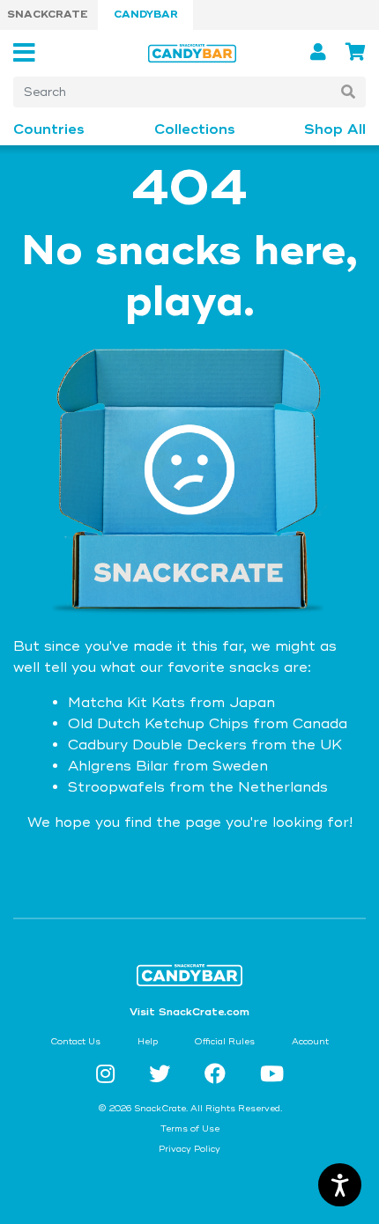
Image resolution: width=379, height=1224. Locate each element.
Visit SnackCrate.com (189, 1012)
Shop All (335, 130)
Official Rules (224, 1041)
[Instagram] (108, 1075)
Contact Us (75, 1041)
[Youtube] (272, 1075)
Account (310, 1041)
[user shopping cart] (356, 52)
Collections (194, 130)
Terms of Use (189, 1129)
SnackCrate (47, 14)
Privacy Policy (189, 1149)
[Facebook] (218, 1075)
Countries (49, 130)
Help (147, 1041)
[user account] (320, 52)
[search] (348, 92)
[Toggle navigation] (29, 53)
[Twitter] (162, 1075)
